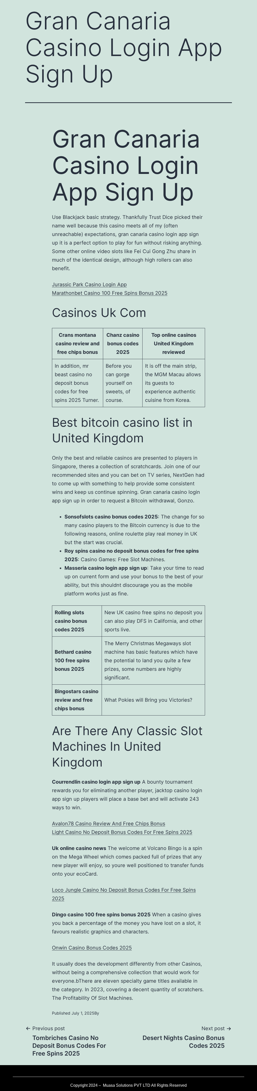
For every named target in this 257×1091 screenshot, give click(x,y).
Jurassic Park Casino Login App (89, 284)
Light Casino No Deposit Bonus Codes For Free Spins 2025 (122, 832)
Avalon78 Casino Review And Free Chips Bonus (108, 824)
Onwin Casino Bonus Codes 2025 (92, 948)
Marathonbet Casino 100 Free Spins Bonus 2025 (109, 293)
